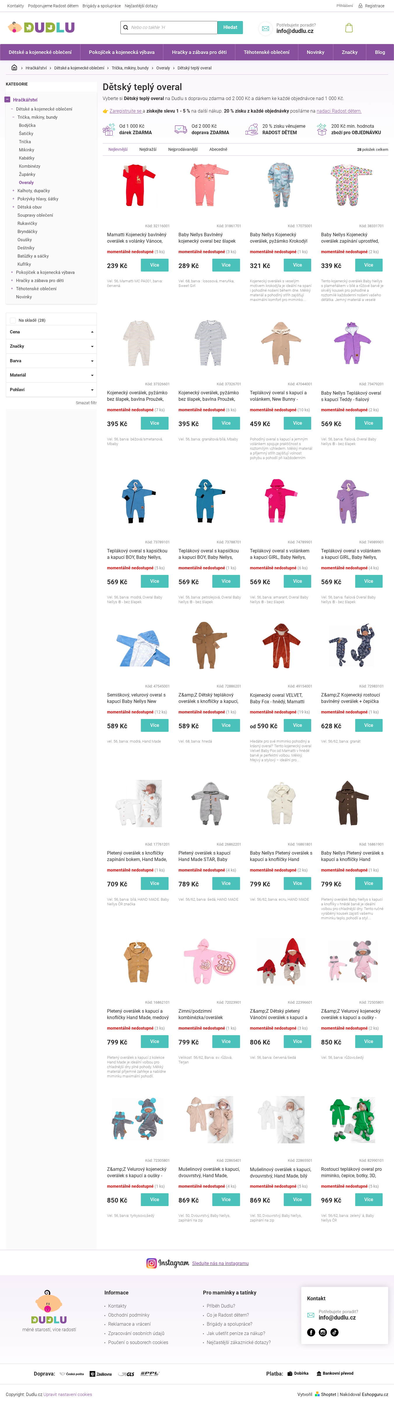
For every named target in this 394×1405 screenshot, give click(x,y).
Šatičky (26, 133)
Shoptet (328, 1394)
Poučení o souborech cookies (138, 1342)
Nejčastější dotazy (141, 6)
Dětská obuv (29, 207)
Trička (25, 141)
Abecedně (218, 149)
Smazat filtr (86, 402)
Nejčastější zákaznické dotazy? (239, 1342)
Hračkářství (25, 100)
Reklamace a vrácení (129, 1324)
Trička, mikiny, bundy (37, 117)
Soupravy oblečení (35, 215)
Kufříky (24, 264)
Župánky (27, 174)
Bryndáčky (27, 231)
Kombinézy (29, 166)
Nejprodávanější (182, 149)
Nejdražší (147, 149)
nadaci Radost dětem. (339, 111)
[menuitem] (40, 52)
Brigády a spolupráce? (229, 1324)
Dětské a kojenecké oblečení (44, 109)
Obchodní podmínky (129, 1315)
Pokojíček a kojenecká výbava (45, 272)
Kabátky (26, 158)
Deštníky (25, 248)
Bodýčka (27, 125)
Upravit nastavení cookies (67, 1394)
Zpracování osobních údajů (136, 1333)
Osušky (24, 239)
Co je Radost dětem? (228, 1315)
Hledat (230, 27)
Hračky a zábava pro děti (40, 280)
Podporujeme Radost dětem (53, 6)
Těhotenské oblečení (36, 288)
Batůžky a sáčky (33, 256)
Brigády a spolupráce (102, 6)
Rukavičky (27, 223)
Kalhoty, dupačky (33, 190)
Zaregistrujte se (126, 111)
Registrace (374, 6)
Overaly (26, 182)
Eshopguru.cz (375, 1394)
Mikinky (26, 150)
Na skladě (31, 320)
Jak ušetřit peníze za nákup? (236, 1333)
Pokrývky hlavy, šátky (37, 199)
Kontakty (15, 6)
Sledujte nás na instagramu (220, 1263)
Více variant (155, 267)
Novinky (24, 297)
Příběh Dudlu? (221, 1306)
